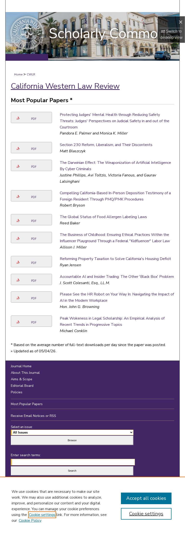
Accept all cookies (146, 498)
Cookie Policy (30, 520)
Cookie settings (42, 514)
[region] (92, 506)
